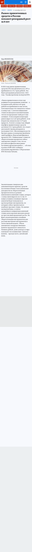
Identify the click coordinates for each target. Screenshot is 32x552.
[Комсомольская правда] (10, 2)
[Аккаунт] (30, 2)
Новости (3, 6)
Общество (10, 10)
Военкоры (19, 6)
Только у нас (11, 6)
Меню (2, 2)
